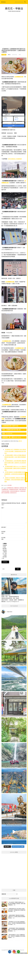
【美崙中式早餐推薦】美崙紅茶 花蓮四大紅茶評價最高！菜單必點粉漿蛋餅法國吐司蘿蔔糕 (15, 479)
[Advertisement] (14, 30)
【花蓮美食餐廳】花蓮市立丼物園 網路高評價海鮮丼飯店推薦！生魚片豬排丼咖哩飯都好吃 (15, 457)
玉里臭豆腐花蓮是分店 (14, 491)
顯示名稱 (3, 527)
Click (26, 477)
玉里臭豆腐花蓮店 (5, 491)
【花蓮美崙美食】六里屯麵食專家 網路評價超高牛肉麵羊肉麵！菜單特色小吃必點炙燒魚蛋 (15, 462)
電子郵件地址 (3, 532)
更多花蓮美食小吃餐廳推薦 (15, 159)
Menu (4, 2)
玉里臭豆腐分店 (13, 492)
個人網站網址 (3, 538)
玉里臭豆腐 (21, 487)
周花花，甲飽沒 (14, 8)
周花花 (9, 54)
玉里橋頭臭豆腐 (10, 487)
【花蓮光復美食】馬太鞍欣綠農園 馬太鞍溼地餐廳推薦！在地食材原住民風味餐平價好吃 (15, 474)
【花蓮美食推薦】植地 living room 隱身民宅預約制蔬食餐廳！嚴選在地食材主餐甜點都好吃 (15, 468)
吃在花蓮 (4, 54)
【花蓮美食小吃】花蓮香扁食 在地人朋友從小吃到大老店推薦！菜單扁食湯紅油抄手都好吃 (15, 451)
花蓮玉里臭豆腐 (22, 489)
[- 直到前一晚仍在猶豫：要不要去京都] (14, 729)
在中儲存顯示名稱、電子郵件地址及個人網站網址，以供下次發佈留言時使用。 (5, 551)
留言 (2, 507)
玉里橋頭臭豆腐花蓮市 (13, 489)
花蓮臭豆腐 (16, 487)
